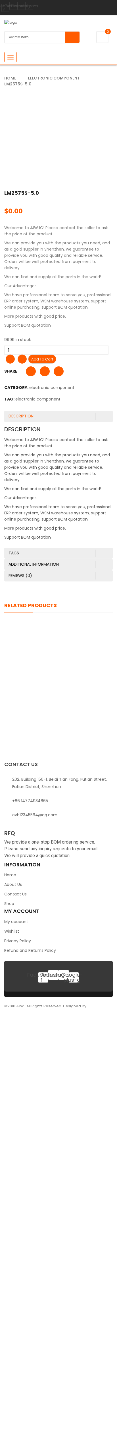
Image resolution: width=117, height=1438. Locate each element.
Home (10, 78)
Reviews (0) (20, 575)
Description (21, 416)
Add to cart (42, 359)
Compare (22, 359)
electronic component (54, 78)
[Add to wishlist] (10, 359)
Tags (14, 553)
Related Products (30, 605)
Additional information (34, 564)
